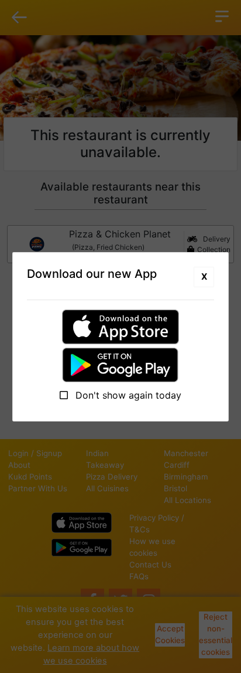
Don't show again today (127, 395)
